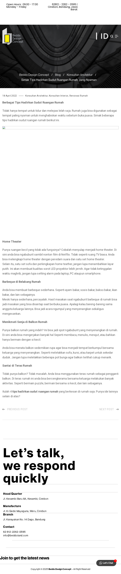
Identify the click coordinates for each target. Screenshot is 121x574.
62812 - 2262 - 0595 (64, 4)
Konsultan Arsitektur (80, 74)
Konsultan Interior (58, 95)
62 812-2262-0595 (14, 531)
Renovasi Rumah (78, 95)
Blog (58, 74)
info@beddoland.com (15, 535)
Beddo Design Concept (34, 74)
